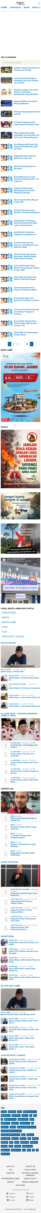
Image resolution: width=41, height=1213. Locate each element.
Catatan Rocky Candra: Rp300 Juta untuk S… (23, 1071)
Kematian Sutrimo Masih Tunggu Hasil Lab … (24, 828)
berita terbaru (5, 1115)
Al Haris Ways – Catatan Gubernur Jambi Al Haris (19, 714)
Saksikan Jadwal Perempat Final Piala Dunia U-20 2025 (27, 68)
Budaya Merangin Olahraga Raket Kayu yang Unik (25, 157)
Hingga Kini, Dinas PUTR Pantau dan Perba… (23, 943)
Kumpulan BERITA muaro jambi (11, 1131)
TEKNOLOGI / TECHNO (13, 636)
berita (19, 1112)
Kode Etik (10, 1173)
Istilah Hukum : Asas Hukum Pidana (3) (24, 697)
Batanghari (11, 1112)
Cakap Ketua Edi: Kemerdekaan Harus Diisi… (23, 920)
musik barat (24, 1142)
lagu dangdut (5, 1139)
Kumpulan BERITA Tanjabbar (10, 1135)
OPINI (5, 626)
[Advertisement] (20, 32)
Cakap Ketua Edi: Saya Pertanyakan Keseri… (20, 928)
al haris (3, 1112)
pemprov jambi (27, 1146)
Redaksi (10, 1182)
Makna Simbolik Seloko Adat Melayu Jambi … (19, 1014)
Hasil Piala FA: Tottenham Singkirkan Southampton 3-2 (25, 233)
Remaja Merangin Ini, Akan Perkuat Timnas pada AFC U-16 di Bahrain (26, 179)
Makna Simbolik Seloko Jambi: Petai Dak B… (23, 1022)
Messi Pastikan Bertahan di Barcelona (25, 167)
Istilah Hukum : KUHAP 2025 (12, 671)
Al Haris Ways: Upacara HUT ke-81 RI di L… (24, 763)
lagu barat (30, 1135)
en (31, 1115)
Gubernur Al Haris (10, 1119)
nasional (4, 1146)
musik (17, 1142)
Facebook (12, 1193)
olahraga (17, 1146)
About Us (10, 1166)
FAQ (10, 1170)
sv (33, 1150)
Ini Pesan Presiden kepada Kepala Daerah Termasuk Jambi (26, 123)
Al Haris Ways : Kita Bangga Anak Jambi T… (24, 746)
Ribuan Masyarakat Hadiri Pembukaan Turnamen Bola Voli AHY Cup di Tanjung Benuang (26, 135)
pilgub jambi (5, 1150)
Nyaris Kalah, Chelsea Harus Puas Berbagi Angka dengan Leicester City (25, 323)
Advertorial (7, 936)
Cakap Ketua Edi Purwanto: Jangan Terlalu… (22, 902)
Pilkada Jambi (16, 1150)
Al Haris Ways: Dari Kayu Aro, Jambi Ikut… (23, 755)
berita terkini (16, 1115)
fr (1, 1119)
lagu (23, 1135)
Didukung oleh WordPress (13, 1209)
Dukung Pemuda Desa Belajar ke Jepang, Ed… (24, 819)
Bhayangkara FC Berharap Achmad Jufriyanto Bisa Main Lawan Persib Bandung (25, 222)
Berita (13, 816)
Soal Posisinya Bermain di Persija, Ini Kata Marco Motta (25, 288)
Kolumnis (22, 684)
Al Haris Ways (15, 743)
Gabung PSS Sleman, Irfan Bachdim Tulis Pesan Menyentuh (27, 211)
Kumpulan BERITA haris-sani (27, 1127)
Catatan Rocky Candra (13, 1055)
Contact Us (30, 1166)
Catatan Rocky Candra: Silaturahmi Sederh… (23, 1062)
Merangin (4, 1142)
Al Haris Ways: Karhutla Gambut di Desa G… (24, 772)
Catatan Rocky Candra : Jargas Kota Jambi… (23, 1080)
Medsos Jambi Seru (30, 1182)
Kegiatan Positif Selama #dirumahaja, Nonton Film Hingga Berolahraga (24, 190)
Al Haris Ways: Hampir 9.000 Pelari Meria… (24, 781)
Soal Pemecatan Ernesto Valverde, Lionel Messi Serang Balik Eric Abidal (26, 244)
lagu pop (23, 1139)
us (37, 1150)
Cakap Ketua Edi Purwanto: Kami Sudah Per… (24, 894)
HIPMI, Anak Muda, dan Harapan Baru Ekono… (24, 1097)
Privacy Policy (30, 1178)
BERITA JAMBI (9, 622)
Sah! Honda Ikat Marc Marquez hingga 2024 (26, 200)
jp (32, 1123)
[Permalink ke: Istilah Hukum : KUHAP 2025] (20, 657)
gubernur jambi (23, 1119)
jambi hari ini (5, 1123)
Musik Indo (34, 1142)
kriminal (12, 1127)
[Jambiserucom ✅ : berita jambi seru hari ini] (20, 3)
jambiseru (15, 1123)
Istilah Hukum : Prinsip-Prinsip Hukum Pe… (24, 679)
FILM (4, 631)
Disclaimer (20, 1185)
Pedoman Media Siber (10, 1178)
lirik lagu (35, 1139)
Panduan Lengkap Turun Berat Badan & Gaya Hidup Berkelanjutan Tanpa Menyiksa (26, 92)
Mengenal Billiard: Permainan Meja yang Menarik (25, 102)
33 (27, 344)
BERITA (5, 617)
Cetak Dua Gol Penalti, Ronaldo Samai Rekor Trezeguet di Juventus (26, 311)
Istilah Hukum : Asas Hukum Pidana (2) (24, 706)
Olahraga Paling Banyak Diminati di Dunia (27, 112)
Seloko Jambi (5, 1012)
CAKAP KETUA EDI (9, 862)
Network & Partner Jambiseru (30, 1174)
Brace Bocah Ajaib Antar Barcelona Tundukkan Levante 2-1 (27, 300)
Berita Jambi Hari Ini (30, 1112)
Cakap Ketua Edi (16, 889)
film (35, 1115)
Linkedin (31, 1197)
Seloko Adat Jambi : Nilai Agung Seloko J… (22, 1048)
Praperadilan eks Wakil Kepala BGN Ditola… (23, 854)
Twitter (31, 1193)
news (11, 1146)
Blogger (31, 1200)
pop (24, 1150)
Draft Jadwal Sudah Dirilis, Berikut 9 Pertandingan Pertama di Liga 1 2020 (26, 267)
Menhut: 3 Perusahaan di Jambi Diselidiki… (23, 845)
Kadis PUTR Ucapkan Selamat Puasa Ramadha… (23, 952)
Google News (30, 1170)
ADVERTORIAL (9, 612)
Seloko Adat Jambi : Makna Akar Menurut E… (22, 1039)
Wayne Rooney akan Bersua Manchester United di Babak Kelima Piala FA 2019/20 (25, 256)
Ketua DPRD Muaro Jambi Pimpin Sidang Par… (22, 969)
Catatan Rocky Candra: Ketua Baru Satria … (23, 1088)
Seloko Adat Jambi (10, 985)
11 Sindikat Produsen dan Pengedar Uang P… (21, 836)
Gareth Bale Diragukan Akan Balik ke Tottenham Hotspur (25, 278)
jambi (31, 1119)
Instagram (12, 1197)
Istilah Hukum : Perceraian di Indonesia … (24, 689)
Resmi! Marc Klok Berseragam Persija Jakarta (26, 333)
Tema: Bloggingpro (30, 1209)
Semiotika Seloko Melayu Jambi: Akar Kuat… (24, 1030)
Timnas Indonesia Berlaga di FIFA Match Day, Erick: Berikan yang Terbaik (26, 80)
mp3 (11, 1142)
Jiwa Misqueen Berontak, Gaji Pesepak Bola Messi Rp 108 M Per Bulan (26, 146)
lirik (29, 1139)
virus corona (5, 1154)
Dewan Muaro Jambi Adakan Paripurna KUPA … (24, 978)
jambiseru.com (24, 1123)
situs (28, 1150)
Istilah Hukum (8, 643)
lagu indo (15, 1139)
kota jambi (4, 1127)
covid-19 (25, 1115)
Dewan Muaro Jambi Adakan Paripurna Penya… (24, 961)
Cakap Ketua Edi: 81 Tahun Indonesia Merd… (21, 911)
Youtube (12, 1200)
